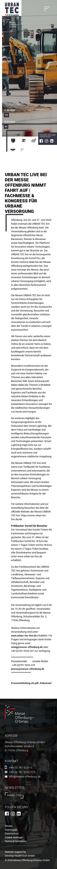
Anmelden (14, 795)
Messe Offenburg (27, 151)
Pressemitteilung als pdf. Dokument (31, 683)
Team (15, 151)
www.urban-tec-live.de (24, 635)
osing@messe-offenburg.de (27, 647)
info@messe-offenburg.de (24, 776)
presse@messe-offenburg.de (27, 668)
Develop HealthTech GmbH (20, 855)
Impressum (11, 829)
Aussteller (26, 141)
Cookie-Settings (13, 837)
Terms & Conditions (15, 841)
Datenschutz (12, 833)
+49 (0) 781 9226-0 (20, 767)
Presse (36, 141)
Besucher (15, 141)
